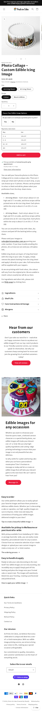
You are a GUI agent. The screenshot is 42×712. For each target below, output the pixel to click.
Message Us (13, 482)
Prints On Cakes (12, 701)
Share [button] (6, 316)
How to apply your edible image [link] (14, 583)
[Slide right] (25, 59)
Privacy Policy (9, 607)
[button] (4, 9)
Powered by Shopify (23, 701)
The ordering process (10, 552)
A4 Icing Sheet (9, 89)
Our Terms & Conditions (13, 603)
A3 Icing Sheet (25, 89)
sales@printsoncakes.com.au (14, 241)
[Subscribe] (33, 669)
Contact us (8, 621)
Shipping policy (33, 704)
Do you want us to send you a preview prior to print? (20, 118)
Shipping (12, 82)
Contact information (22, 707)
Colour (6, 97)
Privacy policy (11, 704)
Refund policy (35, 701)
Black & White (19, 97)
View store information (12, 169)
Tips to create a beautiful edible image (16, 522)
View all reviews (21, 363)
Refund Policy (9, 617)
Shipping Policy (9, 612)
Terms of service (21, 704)
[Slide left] (16, 59)
